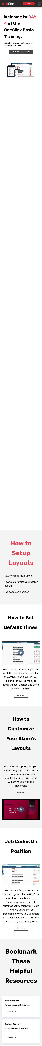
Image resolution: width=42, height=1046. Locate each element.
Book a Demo (28, 3)
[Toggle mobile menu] (39, 4)
